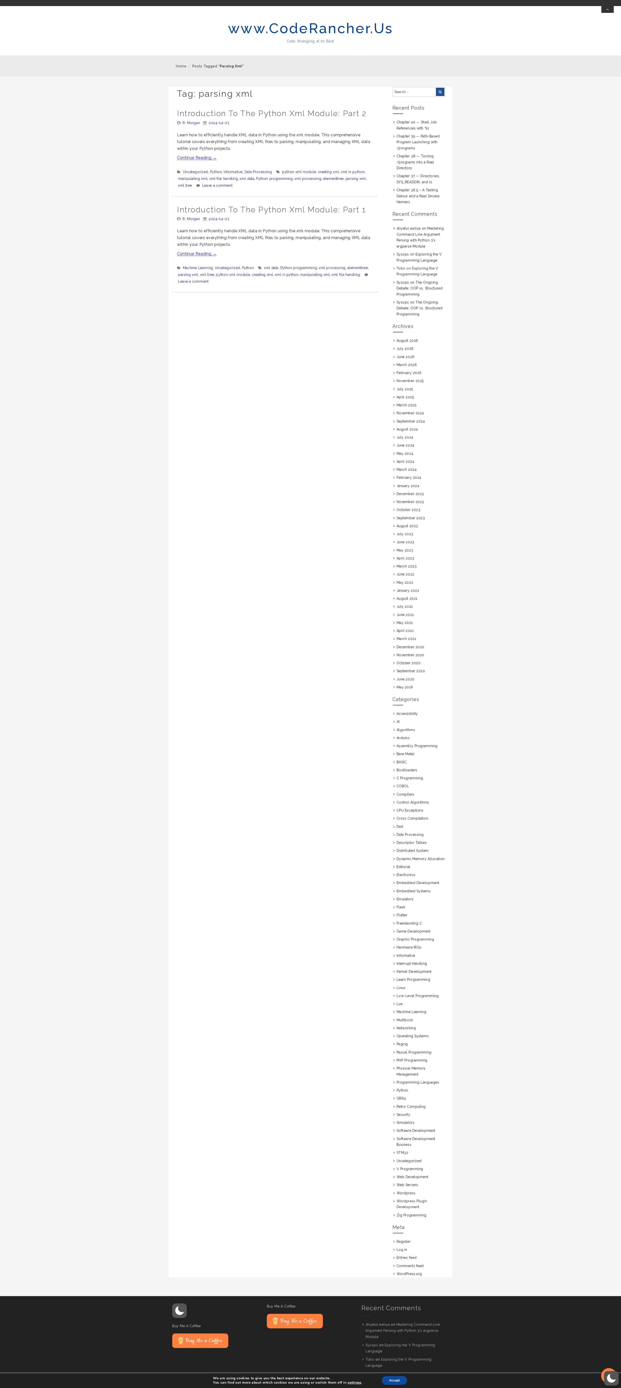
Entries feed (407, 1258)
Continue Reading (197, 157)
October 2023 (408, 510)
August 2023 (407, 526)
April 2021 (405, 631)
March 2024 (407, 469)
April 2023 (405, 558)
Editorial (403, 867)
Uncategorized (195, 172)
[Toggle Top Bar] (607, 9)
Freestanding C (409, 923)
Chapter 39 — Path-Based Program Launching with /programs (418, 142)
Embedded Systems (414, 891)
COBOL (403, 786)
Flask (401, 907)
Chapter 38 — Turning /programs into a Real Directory (415, 162)
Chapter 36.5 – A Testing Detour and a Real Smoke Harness (418, 196)
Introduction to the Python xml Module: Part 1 (271, 209)
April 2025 (405, 397)
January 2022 (408, 590)
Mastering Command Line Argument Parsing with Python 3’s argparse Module (403, 1331)
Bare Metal (406, 754)
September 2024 (411, 421)
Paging (402, 1044)
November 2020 (410, 655)
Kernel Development (414, 971)
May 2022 (405, 582)
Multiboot (405, 1020)
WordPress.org (409, 1274)
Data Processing (258, 172)
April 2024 (405, 461)
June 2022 (405, 574)
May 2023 (405, 550)
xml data (247, 179)
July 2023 (405, 534)
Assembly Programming (417, 746)
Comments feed (410, 1266)
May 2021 (405, 623)
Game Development (414, 931)
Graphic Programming (415, 939)
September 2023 (411, 518)
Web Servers (407, 1185)
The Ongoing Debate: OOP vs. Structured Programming (420, 288)
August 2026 (407, 341)
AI (398, 722)
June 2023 (405, 542)
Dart (400, 827)
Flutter (402, 915)
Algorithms (406, 730)
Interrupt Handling (412, 963)
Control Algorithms (413, 802)
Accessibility (407, 714)
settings (354, 1382)
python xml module (299, 172)
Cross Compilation (412, 818)
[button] (179, 1310)
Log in (402, 1250)
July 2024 (405, 437)
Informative (233, 172)
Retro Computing (411, 1107)
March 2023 (407, 566)
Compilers (405, 794)
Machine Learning (198, 268)
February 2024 (409, 477)
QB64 (401, 1098)
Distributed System (413, 851)
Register (403, 1242)
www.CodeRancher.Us (310, 28)
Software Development (416, 1131)
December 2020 (410, 647)
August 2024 (407, 429)
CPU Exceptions (410, 810)
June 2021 (405, 615)
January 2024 (408, 486)
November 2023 (410, 502)
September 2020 (411, 671)
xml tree (185, 185)
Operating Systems (413, 1036)
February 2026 (409, 373)
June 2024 (405, 445)
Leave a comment (217, 185)
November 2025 (410, 381)
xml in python (353, 172)
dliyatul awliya (409, 228)
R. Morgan (191, 123)
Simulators (406, 1123)
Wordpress (406, 1193)
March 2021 (406, 639)
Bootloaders (407, 770)
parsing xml (356, 179)
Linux (401, 988)
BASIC (402, 762)
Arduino (403, 738)
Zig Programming (411, 1215)
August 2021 (407, 598)
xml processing (307, 179)
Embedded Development (418, 883)
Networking (406, 1028)
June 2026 (406, 357)
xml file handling (223, 179)
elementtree (333, 179)
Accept (394, 1380)
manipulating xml (192, 179)
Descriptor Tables (412, 843)
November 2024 (410, 413)
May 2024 (405, 453)
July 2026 (405, 349)
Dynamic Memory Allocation (421, 859)
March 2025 (407, 405)
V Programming (410, 1169)
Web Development (412, 1177)
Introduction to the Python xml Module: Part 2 (272, 113)
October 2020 (409, 663)
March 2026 (407, 365)
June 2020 (406, 679)
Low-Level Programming (418, 996)
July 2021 (405, 606)
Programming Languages (418, 1082)
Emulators (405, 899)
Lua (400, 1004)
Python (216, 172)
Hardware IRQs (409, 947)
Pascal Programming (414, 1052)
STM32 (402, 1153)
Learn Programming (413, 979)
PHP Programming (412, 1060)
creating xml (328, 172)
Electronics (406, 875)
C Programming (410, 778)
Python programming (274, 179)
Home (181, 66)
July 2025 (405, 389)
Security (403, 1115)
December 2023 (410, 494)
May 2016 (405, 687)
